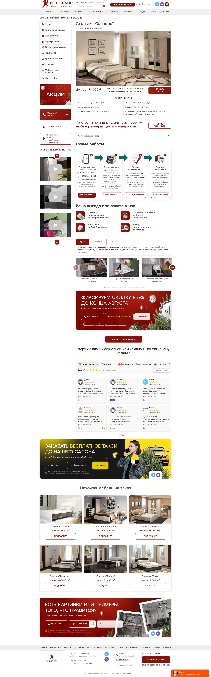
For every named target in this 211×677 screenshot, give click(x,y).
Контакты (167, 12)
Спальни (54, 18)
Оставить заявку (87, 195)
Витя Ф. (152, 408)
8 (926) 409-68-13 (144, 7)
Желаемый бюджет (119, 317)
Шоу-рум (114, 12)
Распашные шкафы (55, 30)
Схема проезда (123, 660)
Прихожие (50, 53)
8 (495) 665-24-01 (144, 2)
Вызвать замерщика (111, 195)
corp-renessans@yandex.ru (156, 665)
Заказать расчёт (160, 90)
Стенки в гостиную (55, 47)
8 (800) (151, 654)
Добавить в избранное (125, 665)
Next (57, 242)
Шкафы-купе (51, 36)
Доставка (98, 242)
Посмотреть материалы (124, 339)
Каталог (78, 12)
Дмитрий (120, 380)
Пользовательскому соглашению (115, 325)
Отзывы (154, 12)
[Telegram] (157, 4)
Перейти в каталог (160, 195)
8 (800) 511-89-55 (144, 4)
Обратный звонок (156, 659)
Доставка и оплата (97, 12)
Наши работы (52, 78)
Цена (82, 242)
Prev (57, 156)
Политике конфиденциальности (94, 325)
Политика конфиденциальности (92, 673)
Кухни (48, 24)
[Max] (162, 4)
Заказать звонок (122, 4)
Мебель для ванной (51, 71)
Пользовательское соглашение (118, 673)
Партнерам (145, 647)
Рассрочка (129, 12)
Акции (142, 12)
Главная (48, 12)
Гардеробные (52, 41)
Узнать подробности (160, 125)
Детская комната (54, 59)
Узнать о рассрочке (136, 195)
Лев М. (151, 380)
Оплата (114, 242)
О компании (63, 12)
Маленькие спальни (71, 18)
